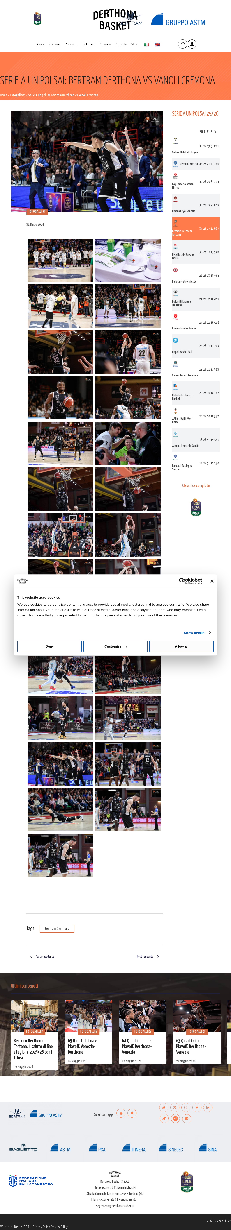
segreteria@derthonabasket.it (115, 1206)
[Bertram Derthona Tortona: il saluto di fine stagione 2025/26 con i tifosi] (34, 1016)
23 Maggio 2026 (186, 1061)
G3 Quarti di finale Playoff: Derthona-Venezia (191, 1047)
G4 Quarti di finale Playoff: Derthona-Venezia (137, 1047)
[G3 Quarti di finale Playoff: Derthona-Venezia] (197, 1016)
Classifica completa (196, 486)
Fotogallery (17, 95)
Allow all (181, 646)
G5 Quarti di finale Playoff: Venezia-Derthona (82, 1047)
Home (3, 95)
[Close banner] (212, 581)
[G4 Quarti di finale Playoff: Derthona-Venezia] (142, 1016)
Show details (194, 633)
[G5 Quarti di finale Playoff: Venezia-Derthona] (88, 1016)
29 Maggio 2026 (23, 1067)
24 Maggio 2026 (131, 1061)
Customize (112, 646)
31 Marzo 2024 (35, 224)
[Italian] (147, 44)
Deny (50, 646)
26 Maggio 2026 (77, 1061)
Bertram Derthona (56, 929)
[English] (158, 44)
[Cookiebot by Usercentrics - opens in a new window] (182, 581)
